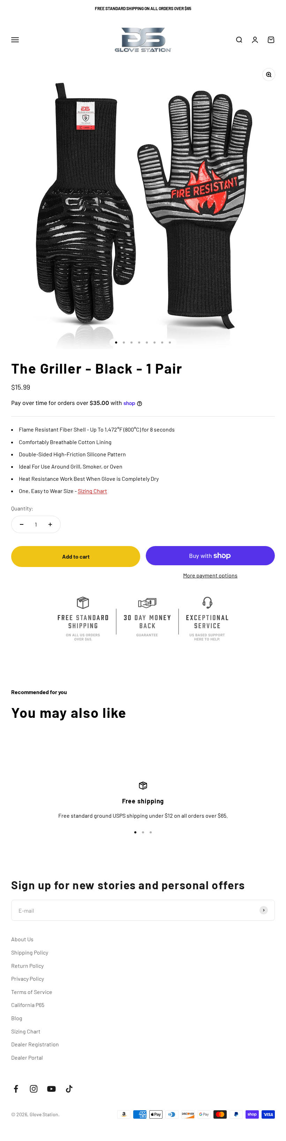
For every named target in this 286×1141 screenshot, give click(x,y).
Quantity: (22, 508)
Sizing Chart (25, 1031)
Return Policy (27, 965)
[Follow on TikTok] (69, 1089)
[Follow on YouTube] (51, 1089)
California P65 (27, 1004)
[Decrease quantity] (22, 524)
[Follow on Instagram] (33, 1089)
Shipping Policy (29, 952)
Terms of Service (31, 991)
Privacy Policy (27, 978)
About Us (22, 939)
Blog (16, 1018)
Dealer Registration (35, 1044)
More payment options (210, 575)
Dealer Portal (27, 1057)
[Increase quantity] (50, 524)
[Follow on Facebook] (16, 1089)
